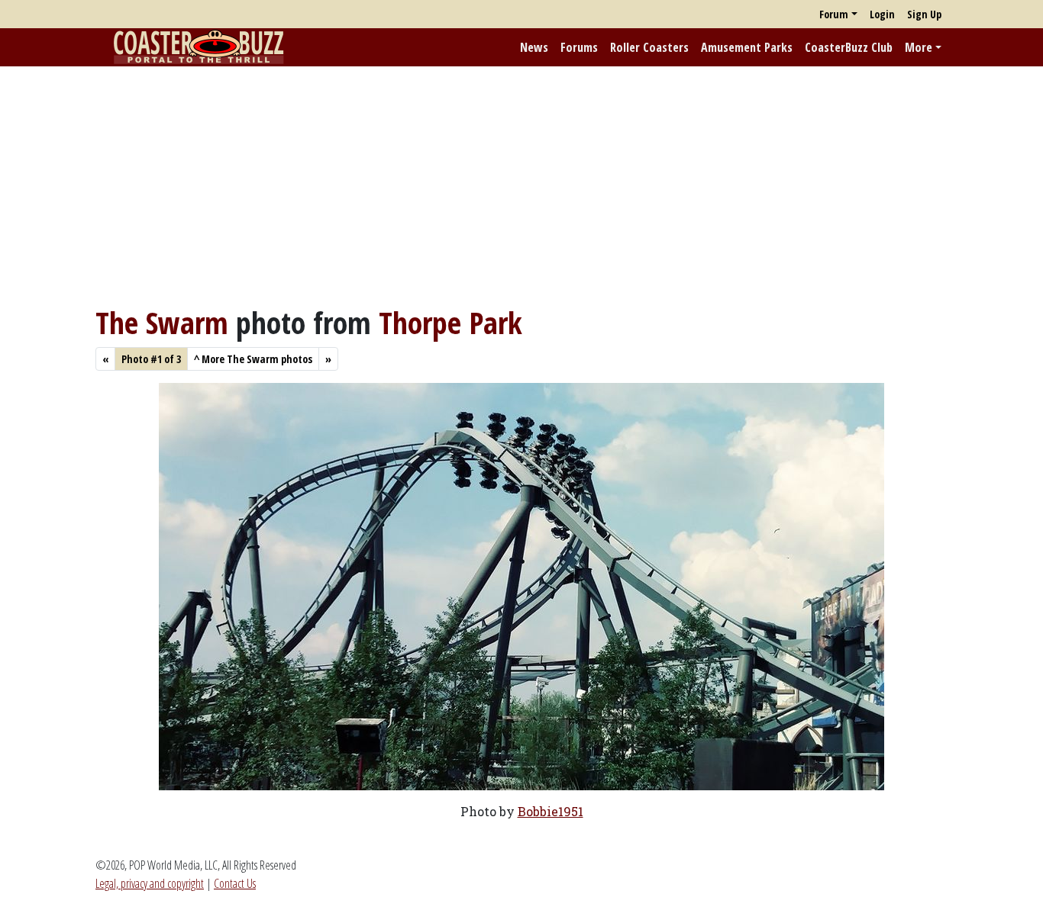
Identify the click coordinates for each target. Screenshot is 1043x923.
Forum (833, 14)
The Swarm (161, 322)
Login (882, 14)
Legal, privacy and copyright (149, 883)
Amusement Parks (747, 47)
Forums (579, 47)
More (918, 47)
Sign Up (924, 14)
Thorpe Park (450, 322)
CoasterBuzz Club (849, 47)
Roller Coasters (649, 47)
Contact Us (235, 883)
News (534, 47)
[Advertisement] (521, 185)
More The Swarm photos (253, 359)
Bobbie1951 (550, 811)
